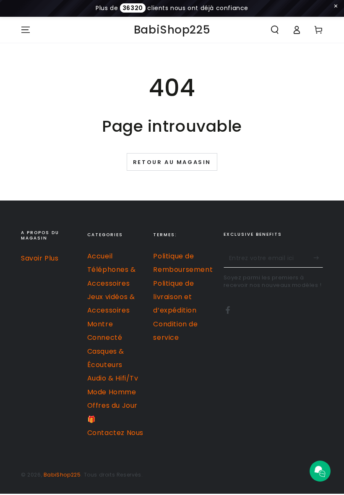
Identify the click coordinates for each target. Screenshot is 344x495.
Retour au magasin (172, 162)
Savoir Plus (40, 258)
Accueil (100, 256)
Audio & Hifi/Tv (112, 378)
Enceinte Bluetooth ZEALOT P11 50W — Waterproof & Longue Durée (105, 476)
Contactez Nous (115, 433)
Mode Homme (111, 392)
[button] (275, 30)
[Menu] (25, 30)
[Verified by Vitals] (98, 488)
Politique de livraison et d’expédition (174, 297)
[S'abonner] (318, 258)
